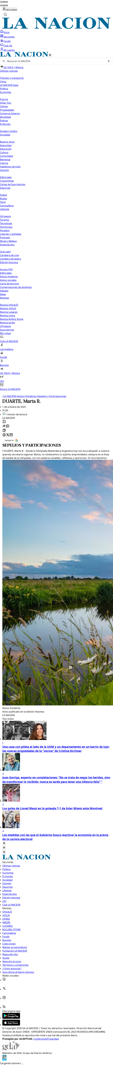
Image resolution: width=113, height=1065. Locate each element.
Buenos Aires (7, 141)
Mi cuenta (9, 50)
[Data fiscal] (4, 1059)
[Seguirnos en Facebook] (4, 980)
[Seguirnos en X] (4, 989)
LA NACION (9, 396)
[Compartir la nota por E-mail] (11, 435)
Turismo (4, 219)
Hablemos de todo (10, 166)
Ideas (3, 294)
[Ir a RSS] (4, 1007)
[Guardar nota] (4, 422)
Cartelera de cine (9, 255)
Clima (3, 81)
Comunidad (6, 156)
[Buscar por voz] (109, 61)
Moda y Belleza (8, 241)
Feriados (5, 230)
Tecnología (6, 223)
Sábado (4, 290)
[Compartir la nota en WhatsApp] (7, 426)
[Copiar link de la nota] (4, 431)
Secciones (9, 36)
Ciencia (4, 163)
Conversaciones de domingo (16, 287)
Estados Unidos (8, 131)
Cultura (4, 152)
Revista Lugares (9, 312)
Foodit (7, 41)
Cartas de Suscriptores (12, 184)
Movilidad (5, 117)
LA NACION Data (9, 85)
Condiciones (40, 1038)
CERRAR (4, 2)
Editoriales (6, 177)
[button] (56, 221)
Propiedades (7, 110)
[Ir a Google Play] (11, 1017)
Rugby (3, 198)
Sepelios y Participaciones (51, 396)
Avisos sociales (8, 280)
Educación (5, 149)
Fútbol (3, 195)
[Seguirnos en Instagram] (4, 998)
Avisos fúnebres (9, 276)
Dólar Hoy (5, 102)
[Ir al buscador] (5, 14)
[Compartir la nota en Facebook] (4, 435)
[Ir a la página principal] (56, 28)
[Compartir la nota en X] (7, 435)
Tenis (3, 202)
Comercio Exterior (10, 113)
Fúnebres (30, 396)
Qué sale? (5, 251)
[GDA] (10, 1049)
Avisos (20, 396)
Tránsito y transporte (12, 78)
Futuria (4, 99)
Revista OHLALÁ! (9, 305)
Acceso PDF (6, 269)
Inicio (7, 32)
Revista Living (7, 315)
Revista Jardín (7, 322)
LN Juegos (5, 216)
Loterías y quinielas (10, 234)
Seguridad (5, 145)
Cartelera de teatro (10, 258)
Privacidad (53, 1038)
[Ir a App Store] (11, 1024)
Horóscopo (6, 227)
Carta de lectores (9, 283)
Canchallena (7, 205)
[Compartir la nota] (4, 426)
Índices (4, 120)
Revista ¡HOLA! (8, 308)
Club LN (8, 45)
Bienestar (5, 159)
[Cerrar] (50, 55)
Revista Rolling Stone (11, 319)
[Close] (4, 843)
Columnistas (7, 180)
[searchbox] (55, 61)
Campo (4, 106)
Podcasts (5, 237)
